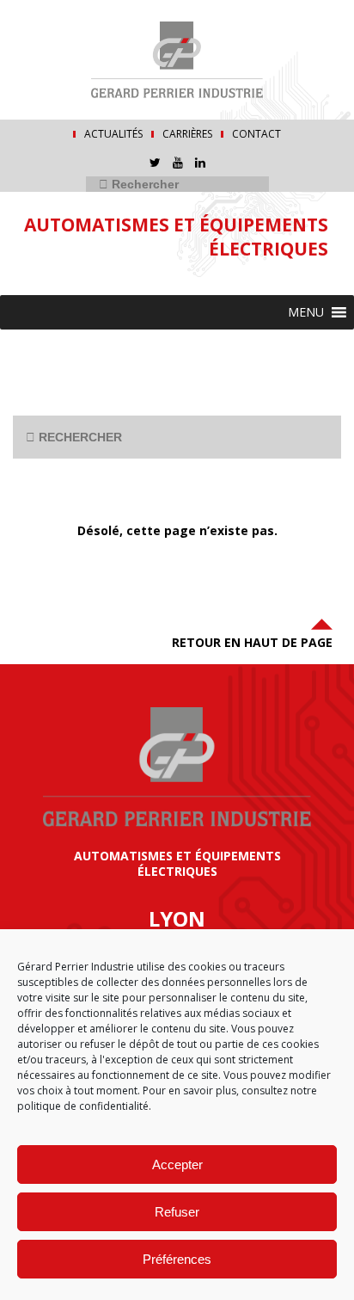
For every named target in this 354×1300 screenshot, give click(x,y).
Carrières (187, 134)
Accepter (177, 1164)
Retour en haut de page (252, 642)
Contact (256, 134)
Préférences (177, 1259)
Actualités (113, 134)
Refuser (177, 1212)
